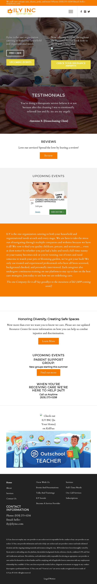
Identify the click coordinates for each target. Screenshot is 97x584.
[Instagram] (85, 11)
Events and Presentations (47, 487)
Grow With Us (43, 482)
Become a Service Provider (48, 503)
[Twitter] (89, 11)
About (9, 488)
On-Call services (73, 492)
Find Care (15, 53)
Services (9, 493)
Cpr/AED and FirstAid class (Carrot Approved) (49, 201)
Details (37, 212)
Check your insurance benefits (70, 64)
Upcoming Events (20, 62)
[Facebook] (81, 11)
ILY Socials (41, 498)
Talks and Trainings (45, 492)
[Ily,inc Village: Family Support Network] (71, 51)
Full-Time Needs (74, 487)
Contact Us (11, 498)
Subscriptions (72, 498)
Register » (57, 212)
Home (9, 482)
